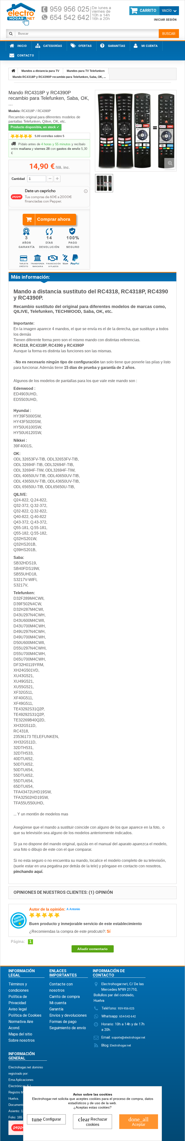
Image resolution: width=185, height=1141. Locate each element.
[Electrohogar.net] (62, 14)
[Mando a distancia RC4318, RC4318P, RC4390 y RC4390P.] (104, 183)
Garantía (56, 1009)
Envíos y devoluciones (68, 1015)
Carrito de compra (64, 996)
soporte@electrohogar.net (128, 1037)
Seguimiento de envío (67, 1028)
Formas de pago (63, 1021)
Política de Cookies (24, 1015)
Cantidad (18, 179)
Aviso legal (17, 1009)
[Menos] (50, 179)
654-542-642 (127, 1016)
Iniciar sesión (165, 19)
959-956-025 (126, 1008)
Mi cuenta (57, 1003)
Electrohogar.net (120, 1045)
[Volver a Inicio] (13, 71)
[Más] (57, 179)
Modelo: (14, 111)
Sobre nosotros (21, 1040)
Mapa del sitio (20, 1034)
